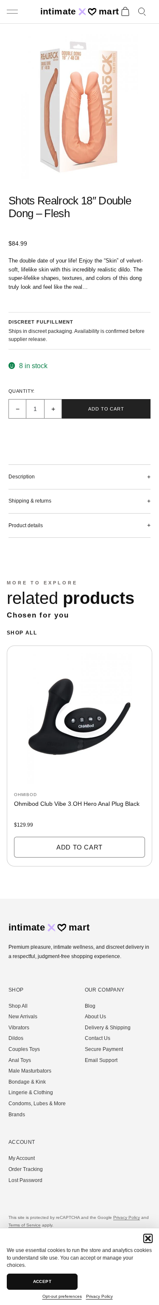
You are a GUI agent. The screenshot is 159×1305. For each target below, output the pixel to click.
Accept (42, 1281)
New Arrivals (22, 1017)
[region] (79, 760)
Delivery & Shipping (108, 1028)
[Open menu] (13, 12)
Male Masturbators (29, 1071)
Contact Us (97, 1038)
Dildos (15, 1038)
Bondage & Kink (27, 1082)
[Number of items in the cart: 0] (125, 11)
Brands (16, 1115)
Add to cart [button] (79, 847)
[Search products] (142, 11)
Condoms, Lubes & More (37, 1104)
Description (21, 477)
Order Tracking (25, 1169)
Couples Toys (24, 1049)
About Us (95, 1017)
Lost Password (25, 1180)
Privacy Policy (99, 1296)
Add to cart (106, 408)
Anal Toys (19, 1060)
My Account (21, 1158)
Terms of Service (24, 1225)
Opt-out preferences (62, 1296)
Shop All (22, 632)
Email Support (101, 1060)
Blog (90, 1006)
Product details (25, 525)
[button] (148, 1238)
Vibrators (18, 1028)
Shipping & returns (29, 501)
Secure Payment (104, 1049)
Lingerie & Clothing (30, 1092)
